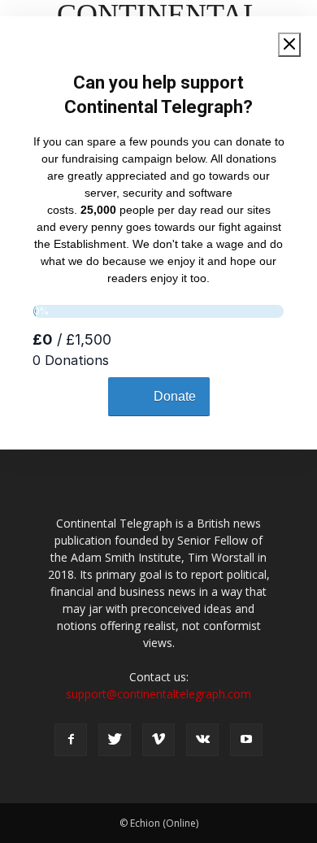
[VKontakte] (202, 740)
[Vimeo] (158, 740)
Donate (175, 396)
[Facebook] (70, 740)
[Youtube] (246, 740)
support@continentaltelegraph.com (158, 694)
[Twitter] (114, 740)
